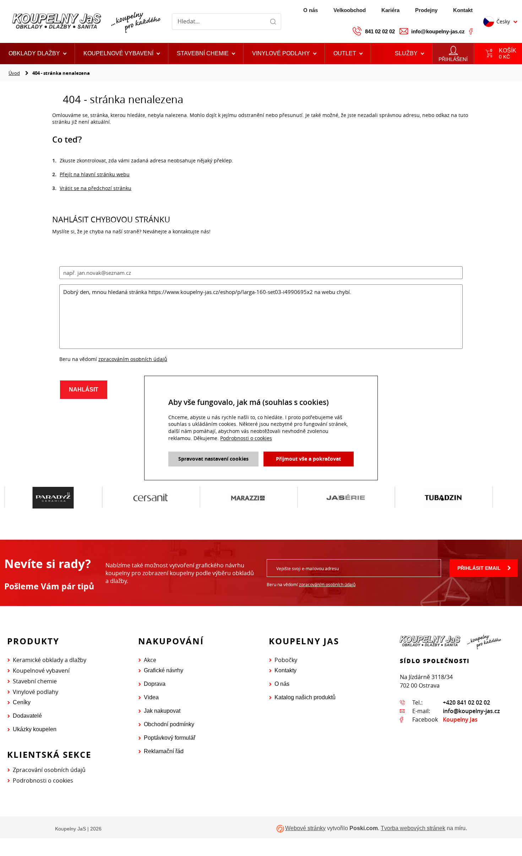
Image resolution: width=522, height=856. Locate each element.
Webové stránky (305, 828)
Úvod (14, 73)
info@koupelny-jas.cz (438, 31)
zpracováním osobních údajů (132, 359)
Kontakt (463, 10)
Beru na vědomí (311, 584)
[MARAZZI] (214, 497)
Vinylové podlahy (35, 692)
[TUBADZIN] (409, 497)
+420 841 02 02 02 (466, 702)
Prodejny (426, 10)
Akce (150, 660)
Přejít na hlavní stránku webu (95, 174)
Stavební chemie (35, 681)
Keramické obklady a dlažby (49, 660)
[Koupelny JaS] (85, 21)
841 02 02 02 (380, 31)
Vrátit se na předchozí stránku (95, 188)
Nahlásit (83, 390)
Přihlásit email (479, 568)
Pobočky (285, 660)
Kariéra (390, 10)
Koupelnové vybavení (41, 670)
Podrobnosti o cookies (43, 780)
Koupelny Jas (460, 719)
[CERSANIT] (116, 497)
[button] (348, 53)
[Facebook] (471, 31)
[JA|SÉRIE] (312, 497)
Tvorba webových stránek (413, 828)
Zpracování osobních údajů (49, 770)
